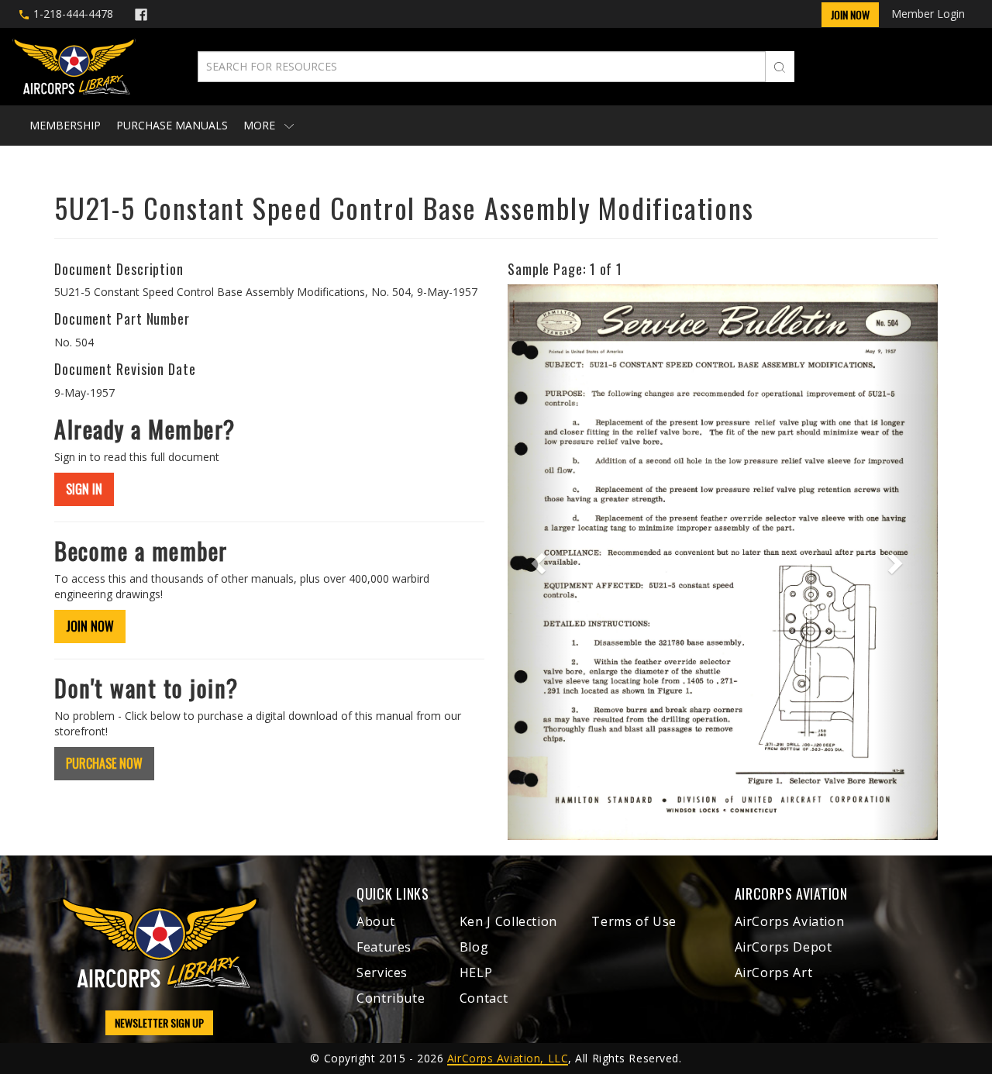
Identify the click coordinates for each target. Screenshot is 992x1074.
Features (384, 946)
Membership (65, 125)
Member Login (928, 13)
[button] (540, 561)
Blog (474, 946)
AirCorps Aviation (790, 921)
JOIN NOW (90, 626)
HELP (476, 972)
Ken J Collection (508, 921)
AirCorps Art (774, 972)
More (260, 125)
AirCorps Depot (783, 946)
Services (382, 972)
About (375, 921)
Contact (484, 998)
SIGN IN (84, 489)
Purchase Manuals (172, 125)
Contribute (390, 998)
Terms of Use (634, 921)
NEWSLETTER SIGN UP (159, 1022)
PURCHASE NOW (104, 763)
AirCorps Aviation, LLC (507, 1058)
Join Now (850, 14)
